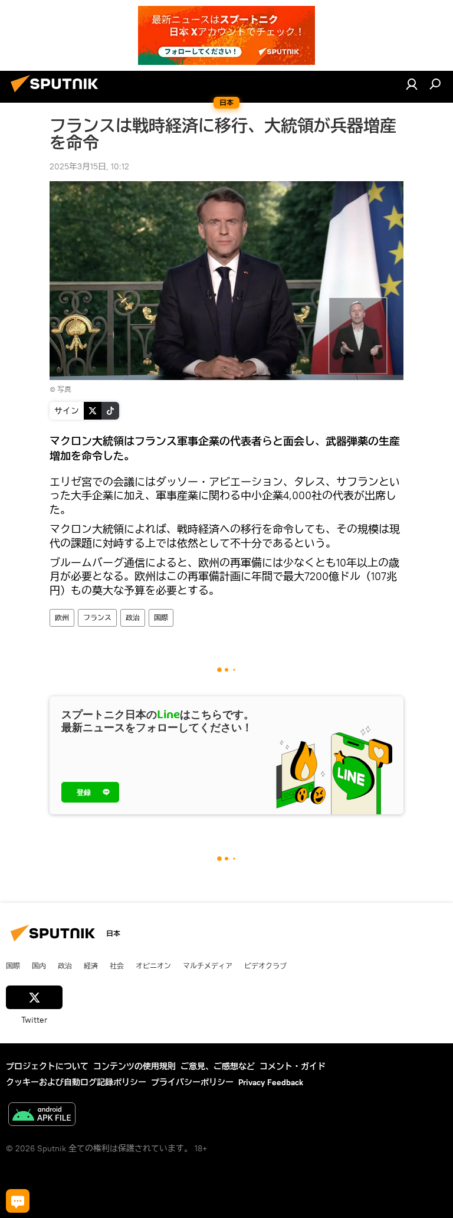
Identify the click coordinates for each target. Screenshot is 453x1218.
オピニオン (153, 965)
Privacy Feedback (270, 1082)
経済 (91, 965)
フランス (97, 617)
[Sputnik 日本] (58, 94)
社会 (117, 965)
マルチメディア (207, 965)
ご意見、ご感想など (217, 1066)
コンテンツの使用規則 (134, 1066)
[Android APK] (42, 1115)
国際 (161, 617)
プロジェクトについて (47, 1066)
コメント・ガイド (293, 1066)
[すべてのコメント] (17, 1201)
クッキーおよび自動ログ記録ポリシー (76, 1082)
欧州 (62, 617)
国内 (39, 965)
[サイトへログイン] (412, 84)
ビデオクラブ (265, 965)
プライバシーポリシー (192, 1082)
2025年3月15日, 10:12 (89, 166)
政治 (133, 617)
